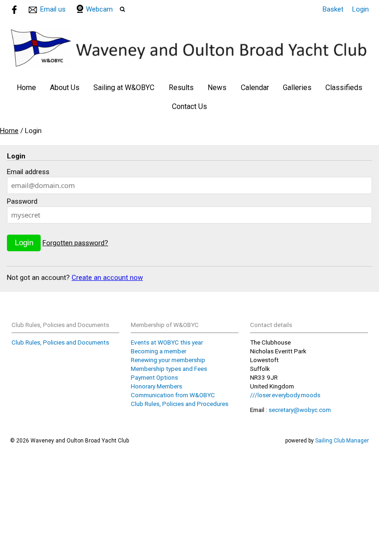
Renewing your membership (168, 359)
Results (181, 87)
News (217, 87)
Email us (53, 9)
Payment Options (154, 377)
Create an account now (107, 277)
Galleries (297, 87)
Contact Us (189, 106)
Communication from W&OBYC (173, 395)
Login (360, 9)
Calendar (255, 87)
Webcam (99, 9)
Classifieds (343, 87)
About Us (64, 87)
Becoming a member (158, 351)
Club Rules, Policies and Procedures (179, 403)
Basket (333, 9)
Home (26, 87)
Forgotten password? (75, 243)
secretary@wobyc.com (300, 409)
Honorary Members (156, 386)
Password (22, 201)
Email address (28, 172)
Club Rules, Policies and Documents (60, 342)
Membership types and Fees (169, 368)
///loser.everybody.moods (285, 395)
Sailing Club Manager (342, 440)
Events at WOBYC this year (167, 342)
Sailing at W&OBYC (123, 87)
